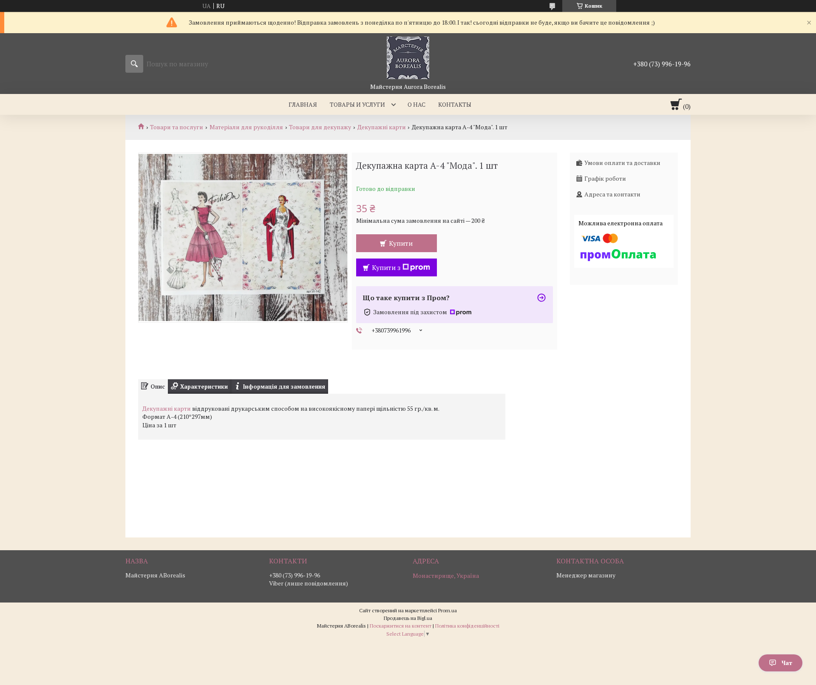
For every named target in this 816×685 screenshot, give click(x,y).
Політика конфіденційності (467, 625)
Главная (303, 104)
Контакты (454, 104)
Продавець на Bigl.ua (408, 618)
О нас (416, 104)
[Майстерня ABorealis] (408, 58)
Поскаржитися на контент (400, 625)
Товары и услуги (357, 104)
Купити (401, 243)
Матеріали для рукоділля (246, 127)
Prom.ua (447, 610)
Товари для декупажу (320, 127)
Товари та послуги (176, 127)
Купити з (386, 267)
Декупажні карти (381, 127)
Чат (787, 663)
